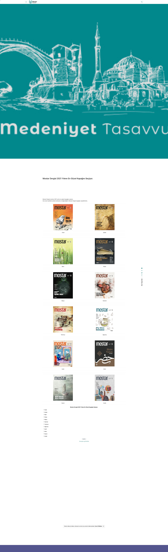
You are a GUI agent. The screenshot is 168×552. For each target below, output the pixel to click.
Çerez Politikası (98, 526)
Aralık (45, 436)
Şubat (45, 412)
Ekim (45, 431)
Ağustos (46, 426)
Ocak (45, 409)
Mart (45, 414)
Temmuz (46, 424)
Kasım (45, 433)
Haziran (46, 421)
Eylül (45, 429)
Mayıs (45, 419)
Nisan (45, 417)
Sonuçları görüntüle (84, 441)
